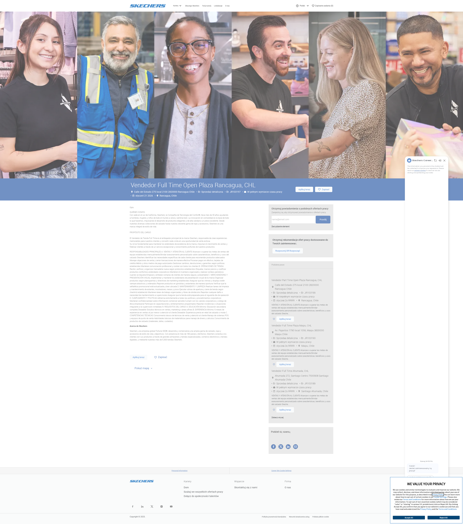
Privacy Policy (437, 494)
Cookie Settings (440, 497)
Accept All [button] (409, 517)
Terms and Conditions (412, 499)
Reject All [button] (444, 517)
